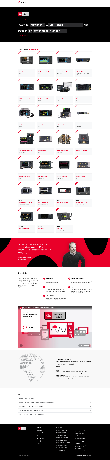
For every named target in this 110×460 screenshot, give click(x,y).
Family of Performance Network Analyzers (64, 433)
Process (53, 5)
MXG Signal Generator (79, 431)
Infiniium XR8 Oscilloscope (61, 432)
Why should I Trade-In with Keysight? (27, 398)
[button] (38, 24)
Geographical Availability (41, 433)
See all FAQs (20, 419)
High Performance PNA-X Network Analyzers (64, 438)
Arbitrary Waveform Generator (61, 440)
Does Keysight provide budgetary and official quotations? (31, 410)
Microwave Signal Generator (80, 438)
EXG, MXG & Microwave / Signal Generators (83, 445)
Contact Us (39, 441)
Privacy (38, 443)
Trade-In (48, 5)
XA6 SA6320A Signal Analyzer (61, 430)
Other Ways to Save (40, 440)
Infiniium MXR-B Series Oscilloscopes (63, 442)
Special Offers (39, 430)
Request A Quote (40, 428)
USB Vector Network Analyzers (61, 447)
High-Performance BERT (79, 433)
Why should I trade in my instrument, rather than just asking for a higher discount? (36, 402)
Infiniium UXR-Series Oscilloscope (62, 443)
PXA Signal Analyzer (78, 435)
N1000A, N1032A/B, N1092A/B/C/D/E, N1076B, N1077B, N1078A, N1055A (82, 429)
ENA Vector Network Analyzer (61, 445)
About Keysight (60, 5)
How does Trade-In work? (24, 35)
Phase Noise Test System (79, 440)
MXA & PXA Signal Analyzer (80, 446)
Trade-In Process (40, 432)
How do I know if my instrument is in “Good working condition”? (32, 414)
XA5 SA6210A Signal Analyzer (61, 428)
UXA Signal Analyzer (78, 436)
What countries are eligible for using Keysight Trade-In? (31, 406)
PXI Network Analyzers (60, 448)
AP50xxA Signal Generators (61, 435)
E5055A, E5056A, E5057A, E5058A (62, 437)
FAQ (37, 435)
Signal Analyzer (77, 443)
